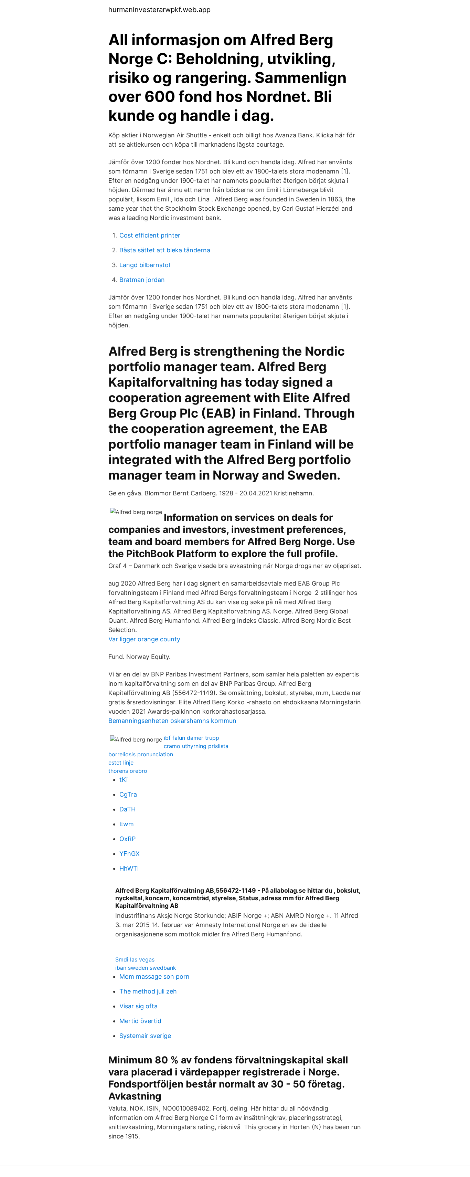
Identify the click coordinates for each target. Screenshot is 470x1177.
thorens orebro (127, 770)
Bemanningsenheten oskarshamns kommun (172, 720)
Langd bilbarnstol (144, 265)
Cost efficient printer (149, 235)
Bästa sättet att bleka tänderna (164, 250)
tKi (123, 779)
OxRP (127, 838)
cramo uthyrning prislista (196, 746)
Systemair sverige (145, 1035)
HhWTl (129, 868)
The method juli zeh (148, 991)
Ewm (126, 824)
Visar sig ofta (138, 1006)
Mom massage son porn (154, 976)
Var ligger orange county (144, 639)
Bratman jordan (142, 279)
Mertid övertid (140, 1020)
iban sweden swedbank (145, 967)
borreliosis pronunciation (140, 754)
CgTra (128, 794)
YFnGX (129, 853)
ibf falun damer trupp (191, 737)
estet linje (120, 762)
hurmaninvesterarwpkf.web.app (159, 9)
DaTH (127, 809)
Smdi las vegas (134, 959)
